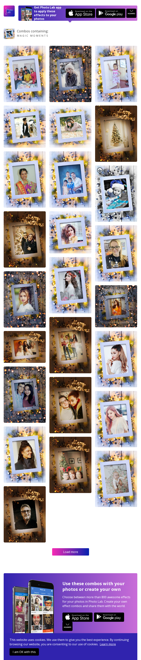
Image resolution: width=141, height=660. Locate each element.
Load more (70, 552)
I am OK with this (24, 652)
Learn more (108, 644)
